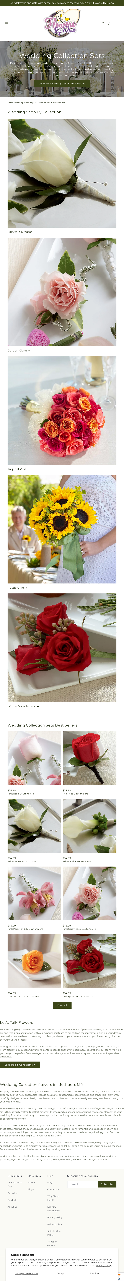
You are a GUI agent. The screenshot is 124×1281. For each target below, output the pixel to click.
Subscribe (107, 1184)
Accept (60, 1273)
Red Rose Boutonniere (75, 793)
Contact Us (53, 1189)
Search (31, 1182)
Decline (94, 1273)
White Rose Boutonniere (22, 861)
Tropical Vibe (17, 469)
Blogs (31, 1189)
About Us (12, 1206)
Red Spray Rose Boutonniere (79, 996)
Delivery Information (53, 1208)
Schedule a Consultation (20, 1064)
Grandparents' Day (15, 1184)
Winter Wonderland (22, 706)
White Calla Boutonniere (77, 861)
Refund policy (54, 1224)
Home (10, 103)
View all (62, 1005)
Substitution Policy (53, 1233)
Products (12, 1200)
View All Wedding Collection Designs (62, 83)
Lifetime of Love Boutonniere (24, 996)
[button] (6, 23)
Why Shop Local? (52, 1198)
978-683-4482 (105, 72)
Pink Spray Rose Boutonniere (79, 929)
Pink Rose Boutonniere (21, 793)
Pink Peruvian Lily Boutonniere (25, 929)
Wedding (19, 103)
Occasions (13, 1193)
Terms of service (52, 1243)
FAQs (50, 1182)
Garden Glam (17, 350)
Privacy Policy (103, 1265)
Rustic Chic (16, 587)
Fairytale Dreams (20, 232)
